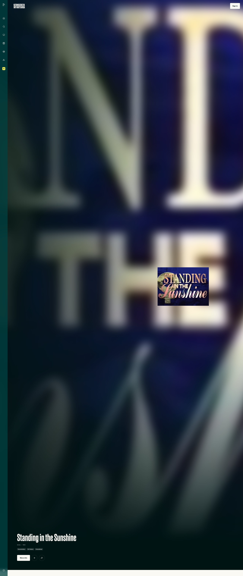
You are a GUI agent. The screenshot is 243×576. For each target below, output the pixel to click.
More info (23, 557)
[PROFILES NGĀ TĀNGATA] (4, 60)
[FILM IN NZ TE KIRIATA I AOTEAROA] (4, 43)
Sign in (235, 6)
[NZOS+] (4, 68)
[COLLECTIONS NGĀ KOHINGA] (4, 51)
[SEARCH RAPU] (4, 26)
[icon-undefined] (34, 558)
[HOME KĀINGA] (4, 18)
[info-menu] (4, 570)
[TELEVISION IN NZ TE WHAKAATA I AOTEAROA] (4, 35)
